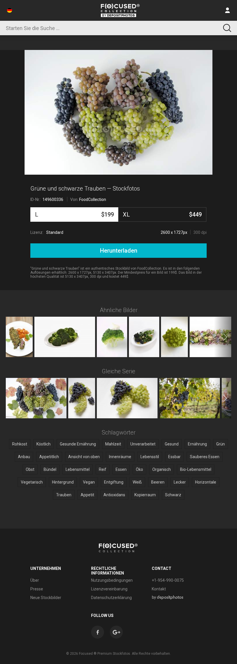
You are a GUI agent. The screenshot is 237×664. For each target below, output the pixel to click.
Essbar (174, 456)
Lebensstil (149, 456)
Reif (102, 469)
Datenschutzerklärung (111, 597)
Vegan (89, 482)
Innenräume (120, 456)
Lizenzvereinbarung (109, 589)
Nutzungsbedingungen (112, 580)
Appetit (87, 495)
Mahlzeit (113, 444)
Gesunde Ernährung (78, 444)
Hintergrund (63, 482)
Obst (30, 469)
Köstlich (43, 444)
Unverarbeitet (142, 444)
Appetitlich (49, 456)
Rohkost (19, 444)
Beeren (157, 482)
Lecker (180, 482)
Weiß (137, 482)
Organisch (161, 469)
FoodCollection (92, 199)
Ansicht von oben (84, 456)
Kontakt (159, 589)
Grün (220, 444)
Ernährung (197, 444)
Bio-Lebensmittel (195, 469)
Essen (121, 469)
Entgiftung (113, 482)
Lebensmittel (78, 469)
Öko (139, 469)
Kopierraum (145, 495)
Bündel (50, 469)
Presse (36, 589)
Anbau (24, 456)
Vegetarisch (32, 482)
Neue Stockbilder (45, 597)
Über (34, 580)
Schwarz (173, 495)
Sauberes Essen (204, 456)
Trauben (63, 495)
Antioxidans (114, 495)
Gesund (172, 444)
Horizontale (205, 482)
